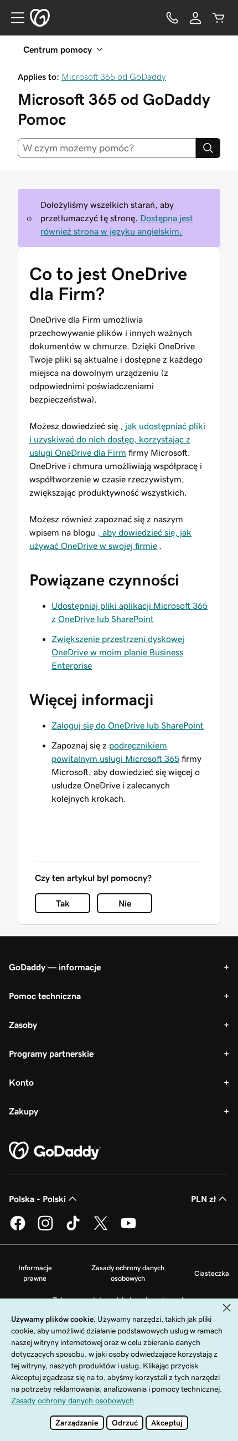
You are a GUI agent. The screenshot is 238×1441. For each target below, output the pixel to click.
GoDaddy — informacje (55, 967)
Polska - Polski (37, 1198)
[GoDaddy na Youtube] (128, 1228)
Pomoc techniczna (45, 995)
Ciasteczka (211, 1273)
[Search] (208, 148)
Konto (21, 1082)
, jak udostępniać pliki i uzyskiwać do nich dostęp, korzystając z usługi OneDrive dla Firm (117, 439)
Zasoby (23, 1024)
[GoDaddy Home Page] (55, 1151)
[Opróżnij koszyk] (218, 18)
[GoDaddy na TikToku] (73, 1228)
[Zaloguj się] (195, 17)
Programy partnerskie (51, 1053)
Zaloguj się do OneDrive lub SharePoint (127, 725)
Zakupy (23, 1111)
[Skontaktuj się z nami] (172, 17)
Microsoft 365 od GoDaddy (113, 76)
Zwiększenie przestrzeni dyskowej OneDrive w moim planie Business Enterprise (117, 652)
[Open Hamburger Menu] (13, 17)
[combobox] (107, 148)
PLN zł (203, 1198)
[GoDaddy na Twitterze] (101, 1228)
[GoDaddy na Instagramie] (45, 1228)
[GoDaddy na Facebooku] (18, 1228)
